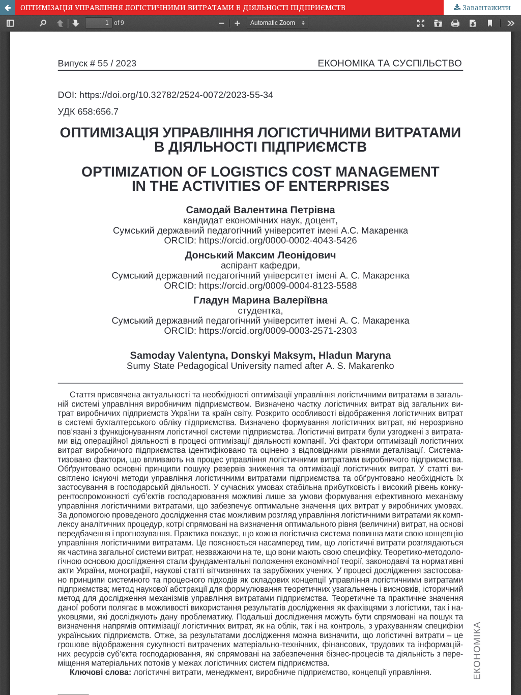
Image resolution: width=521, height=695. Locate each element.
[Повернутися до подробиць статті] (7, 7)
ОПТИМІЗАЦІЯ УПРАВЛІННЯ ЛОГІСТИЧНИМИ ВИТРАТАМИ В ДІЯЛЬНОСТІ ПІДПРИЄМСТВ (182, 7)
